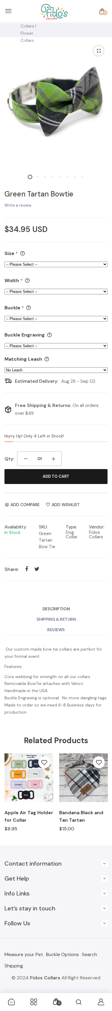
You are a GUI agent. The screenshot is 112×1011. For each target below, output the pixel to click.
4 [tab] (52, 177)
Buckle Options (62, 954)
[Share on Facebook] (26, 569)
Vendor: (97, 527)
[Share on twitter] (37, 569)
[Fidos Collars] (55, 11)
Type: (71, 527)
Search (89, 954)
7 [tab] (74, 177)
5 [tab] (60, 177)
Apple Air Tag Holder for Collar (28, 816)
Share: (11, 569)
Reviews (56, 629)
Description (56, 608)
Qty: (9, 459)
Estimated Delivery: (36, 381)
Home (10, 18)
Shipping (13, 966)
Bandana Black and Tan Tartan (81, 816)
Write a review (17, 205)
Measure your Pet (23, 954)
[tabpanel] (56, 103)
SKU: (43, 527)
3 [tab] (45, 177)
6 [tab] (67, 177)
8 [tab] (82, 177)
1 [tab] (30, 177)
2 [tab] (37, 177)
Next (101, 796)
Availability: (15, 527)
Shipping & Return (56, 619)
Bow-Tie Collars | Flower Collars (29, 29)
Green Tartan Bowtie (38, 194)
